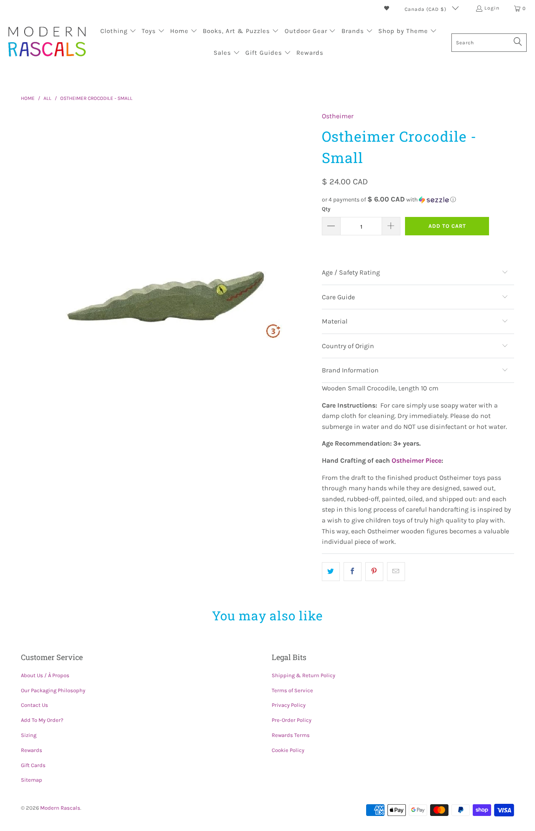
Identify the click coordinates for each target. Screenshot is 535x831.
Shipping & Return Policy (303, 675)
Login (491, 8)
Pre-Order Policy (291, 720)
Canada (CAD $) (426, 9)
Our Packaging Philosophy (53, 690)
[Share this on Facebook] (353, 571)
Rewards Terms (291, 735)
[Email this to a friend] (396, 571)
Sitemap (31, 780)
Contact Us (34, 705)
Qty (326, 209)
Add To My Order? (42, 720)
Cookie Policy (288, 750)
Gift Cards (33, 765)
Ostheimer (338, 116)
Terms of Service (292, 690)
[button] (118, 32)
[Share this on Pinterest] (374, 571)
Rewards (31, 750)
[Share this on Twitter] (331, 571)
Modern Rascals (60, 808)
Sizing (28, 735)
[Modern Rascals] (47, 42)
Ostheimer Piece (416, 460)
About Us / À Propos (45, 675)
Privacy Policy (289, 705)
